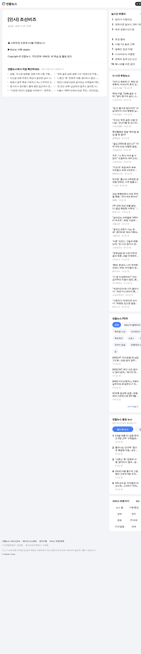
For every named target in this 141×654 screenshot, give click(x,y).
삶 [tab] (116, 351)
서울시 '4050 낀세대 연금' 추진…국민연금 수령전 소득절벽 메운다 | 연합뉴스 (78, 90)
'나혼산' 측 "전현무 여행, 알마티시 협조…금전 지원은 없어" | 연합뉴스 (78, 78)
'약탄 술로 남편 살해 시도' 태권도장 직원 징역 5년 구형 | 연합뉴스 (78, 73)
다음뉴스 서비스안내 (11, 541)
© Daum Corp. (9, 554)
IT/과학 (133, 520)
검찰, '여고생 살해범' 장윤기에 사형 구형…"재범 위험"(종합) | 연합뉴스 (31, 73)
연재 (134, 526)
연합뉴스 (11, 3)
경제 (119, 513)
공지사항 (43, 541)
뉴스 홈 (119, 507)
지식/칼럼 (119, 526)
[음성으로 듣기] (82, 34)
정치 (134, 513)
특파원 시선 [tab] (120, 331)
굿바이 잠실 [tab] (120, 344)
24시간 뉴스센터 (29, 541)
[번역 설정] (87, 34)
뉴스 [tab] (137, 500)
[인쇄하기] (98, 34)
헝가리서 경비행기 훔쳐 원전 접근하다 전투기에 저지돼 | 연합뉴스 (31, 86)
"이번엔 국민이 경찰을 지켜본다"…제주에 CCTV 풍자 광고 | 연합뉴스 (31, 90)
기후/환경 (134, 507)
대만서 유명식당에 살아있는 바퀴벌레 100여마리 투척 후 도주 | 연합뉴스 (78, 82)
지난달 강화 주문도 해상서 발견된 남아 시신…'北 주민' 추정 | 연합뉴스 (31, 78)
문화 (119, 520)
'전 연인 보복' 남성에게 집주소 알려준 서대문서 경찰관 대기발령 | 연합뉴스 (78, 86)
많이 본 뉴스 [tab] (122, 429)
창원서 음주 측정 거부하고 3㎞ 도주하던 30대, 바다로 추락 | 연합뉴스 (31, 82)
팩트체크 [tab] (119, 338)
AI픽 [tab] (117, 324)
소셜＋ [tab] (131, 338)
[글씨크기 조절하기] (93, 34)
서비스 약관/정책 (56, 541)
